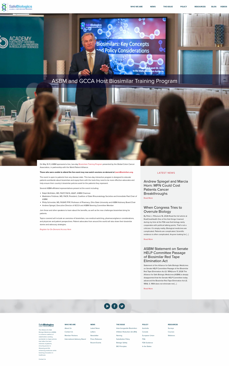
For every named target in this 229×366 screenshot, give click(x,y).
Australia (145, 328)
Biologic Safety (121, 343)
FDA (143, 339)
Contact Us (42, 359)
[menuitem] (136, 6)
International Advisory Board (75, 339)
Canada (145, 332)
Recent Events (95, 343)
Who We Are (136, 6)
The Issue (168, 6)
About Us (68, 328)
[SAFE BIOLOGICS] (17, 6)
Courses (171, 332)
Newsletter (94, 336)
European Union (148, 336)
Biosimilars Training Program (90, 164)
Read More (148, 198)
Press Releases (96, 339)
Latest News (95, 328)
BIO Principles (121, 346)
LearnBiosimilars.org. (124, 172)
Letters (93, 332)
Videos (223, 6)
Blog (213, 6)
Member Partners (71, 336)
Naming (119, 336)
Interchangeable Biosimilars (126, 328)
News (153, 6)
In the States (146, 346)
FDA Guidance (147, 343)
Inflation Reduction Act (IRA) (126, 332)
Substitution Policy (123, 339)
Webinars (171, 336)
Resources (200, 6)
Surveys (171, 328)
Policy (183, 6)
